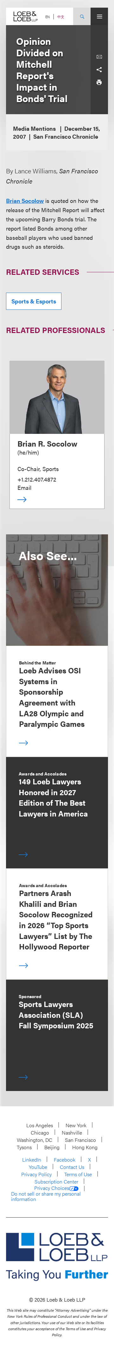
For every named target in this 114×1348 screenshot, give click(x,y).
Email (24, 487)
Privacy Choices (51, 1188)
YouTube (38, 1167)
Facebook (64, 1159)
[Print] (99, 82)
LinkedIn (31, 1159)
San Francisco (80, 1139)
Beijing (52, 1147)
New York (76, 1125)
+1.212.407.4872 (36, 479)
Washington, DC (34, 1139)
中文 (60, 16)
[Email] (99, 57)
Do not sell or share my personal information (46, 1196)
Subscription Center (56, 1181)
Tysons (24, 1147)
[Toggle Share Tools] (99, 69)
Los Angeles (39, 1125)
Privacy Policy (36, 1174)
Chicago (40, 1132)
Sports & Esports (33, 301)
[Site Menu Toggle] (99, 16)
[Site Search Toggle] (82, 16)
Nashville (72, 1132)
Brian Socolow (25, 201)
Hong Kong (85, 1147)
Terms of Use (78, 1174)
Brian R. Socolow (47, 443)
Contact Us (72, 1167)
